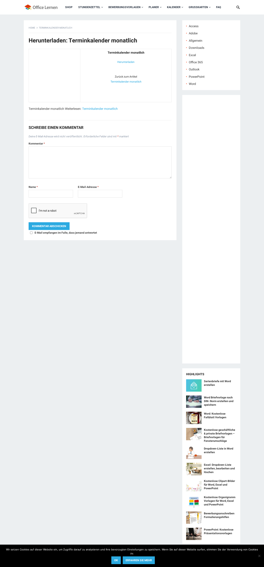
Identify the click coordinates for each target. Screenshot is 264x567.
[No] (259, 556)
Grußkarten (198, 7)
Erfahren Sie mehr (139, 560)
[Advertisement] (54, 75)
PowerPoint (196, 77)
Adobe (193, 33)
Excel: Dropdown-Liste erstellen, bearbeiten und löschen (219, 468)
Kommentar (37, 143)
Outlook (194, 69)
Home (32, 27)
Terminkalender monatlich (126, 81)
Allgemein (195, 40)
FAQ (218, 7)
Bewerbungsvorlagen (124, 7)
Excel (192, 55)
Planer (154, 7)
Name (33, 186)
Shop (68, 7)
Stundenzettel (89, 7)
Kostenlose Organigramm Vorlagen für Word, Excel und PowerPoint (219, 501)
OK (116, 560)
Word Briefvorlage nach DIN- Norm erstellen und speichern (218, 401)
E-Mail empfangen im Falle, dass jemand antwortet (66, 232)
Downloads (196, 48)
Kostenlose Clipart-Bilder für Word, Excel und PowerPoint (219, 484)
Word (192, 84)
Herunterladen (126, 61)
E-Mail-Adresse (88, 186)
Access (193, 26)
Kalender (174, 7)
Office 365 (196, 62)
